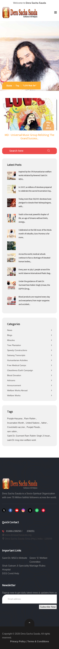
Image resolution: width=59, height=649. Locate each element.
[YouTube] (17, 510)
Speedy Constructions (17, 350)
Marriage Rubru (37, 565)
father (44, 423)
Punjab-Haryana (15, 418)
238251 (31, 531)
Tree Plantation (14, 345)
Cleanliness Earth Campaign (20, 370)
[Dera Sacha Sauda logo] (20, 483)
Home (9, 85)
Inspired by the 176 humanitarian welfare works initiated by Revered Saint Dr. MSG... (35, 175)
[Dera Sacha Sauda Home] (20, 12)
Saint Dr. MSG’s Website (14, 558)
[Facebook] (10, 510)
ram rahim (12, 431)
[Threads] (30, 510)
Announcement (14, 385)
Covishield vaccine (16, 427)
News (9, 330)
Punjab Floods (34, 427)
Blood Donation (14, 375)
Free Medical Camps (16, 365)
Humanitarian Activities (17, 360)
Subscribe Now (48, 607)
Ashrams (11, 380)
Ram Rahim (30, 418)
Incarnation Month (15, 423)
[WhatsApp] (37, 510)
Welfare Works (13, 395)
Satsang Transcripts (16, 355)
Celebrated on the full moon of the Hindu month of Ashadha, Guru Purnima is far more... (35, 233)
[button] (55, 12)
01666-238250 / (14, 531)
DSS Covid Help (10, 573)
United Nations (33, 423)
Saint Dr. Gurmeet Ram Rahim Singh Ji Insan (28, 435)
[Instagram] (23, 510)
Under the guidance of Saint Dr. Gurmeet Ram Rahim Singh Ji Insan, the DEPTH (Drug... (34, 285)
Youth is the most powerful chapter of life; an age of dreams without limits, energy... (34, 218)
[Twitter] (4, 510)
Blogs (9, 335)
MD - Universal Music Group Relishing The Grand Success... (29, 137)
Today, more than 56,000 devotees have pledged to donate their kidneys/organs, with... (35, 202)
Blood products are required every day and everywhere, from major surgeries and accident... (34, 300)
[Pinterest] (43, 510)
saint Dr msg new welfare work (21, 440)
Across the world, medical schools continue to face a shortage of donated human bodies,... (34, 257)
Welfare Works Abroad (17, 390)
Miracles (11, 340)
